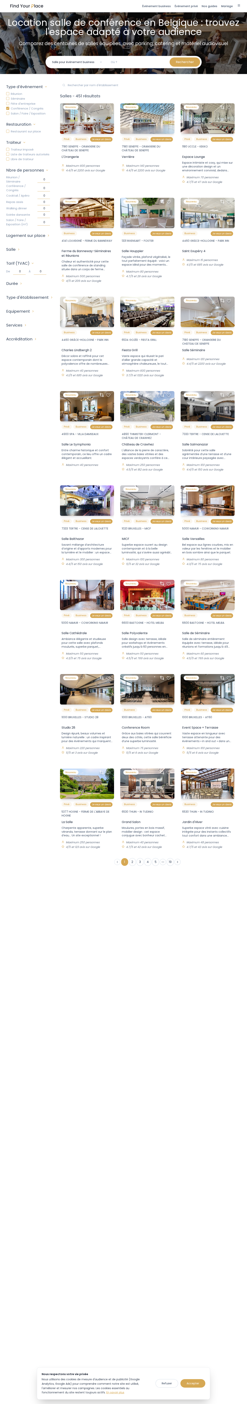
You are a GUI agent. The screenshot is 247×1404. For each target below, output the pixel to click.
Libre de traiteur (22, 159)
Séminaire (18, 99)
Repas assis (14, 202)
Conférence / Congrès (27, 108)
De (8, 271)
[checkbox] (7, 93)
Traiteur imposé (22, 149)
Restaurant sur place (26, 131)
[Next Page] (177, 862)
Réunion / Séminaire (13, 179)
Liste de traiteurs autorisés (30, 154)
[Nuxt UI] (26, 6)
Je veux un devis (101, 139)
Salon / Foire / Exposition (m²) (17, 222)
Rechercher (185, 62)
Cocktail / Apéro (18, 196)
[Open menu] (239, 6)
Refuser (167, 1383)
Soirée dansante (18, 215)
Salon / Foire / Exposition (28, 113)
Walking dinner (16, 208)
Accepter (193, 1383)
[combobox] (77, 62)
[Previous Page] (117, 862)
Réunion (16, 94)
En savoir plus (115, 1392)
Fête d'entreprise (23, 104)
